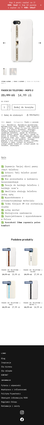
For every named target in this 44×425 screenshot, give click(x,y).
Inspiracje (6, 363)
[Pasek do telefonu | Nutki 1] (33, 290)
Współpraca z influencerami (14, 389)
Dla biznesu (6, 367)
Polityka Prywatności (11, 394)
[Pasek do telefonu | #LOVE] (33, 257)
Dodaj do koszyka (23, 107)
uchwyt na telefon (25, 142)
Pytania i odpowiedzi (11, 385)
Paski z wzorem (19, 81)
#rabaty (35, 126)
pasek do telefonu (28, 133)
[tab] (22, 157)
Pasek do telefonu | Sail (11, 303)
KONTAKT (4, 375)
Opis (3, 157)
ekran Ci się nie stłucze (26, 128)
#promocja (11, 125)
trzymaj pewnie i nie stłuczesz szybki (17, 140)
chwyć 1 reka (7, 128)
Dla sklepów (6, 371)
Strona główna (6, 81)
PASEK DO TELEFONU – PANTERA (11, 270)
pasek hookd (6, 134)
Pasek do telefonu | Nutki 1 (33, 303)
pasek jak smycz (21, 134)
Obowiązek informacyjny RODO (14, 398)
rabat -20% (26, 137)
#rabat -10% (24, 126)
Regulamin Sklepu (9, 402)
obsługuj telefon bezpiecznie (18, 130)
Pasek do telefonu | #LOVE (33, 270)
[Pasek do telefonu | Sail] (11, 290)
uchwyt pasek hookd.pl (11, 144)
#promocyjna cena (9, 126)
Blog (3, 358)
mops (3, 130)
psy (17, 137)
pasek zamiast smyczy (29, 136)
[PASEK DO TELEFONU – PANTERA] (11, 257)
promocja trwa (7, 137)
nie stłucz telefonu (16, 130)
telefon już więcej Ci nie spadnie (20, 138)
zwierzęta (14, 145)
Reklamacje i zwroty (10, 406)
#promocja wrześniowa (27, 125)
